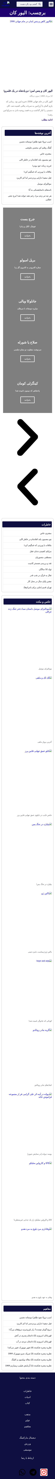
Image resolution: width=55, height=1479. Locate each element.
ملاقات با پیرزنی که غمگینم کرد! (37, 172)
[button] (51, 4)
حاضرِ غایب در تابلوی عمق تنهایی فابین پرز (34, 815)
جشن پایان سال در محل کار (39, 581)
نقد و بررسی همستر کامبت (39, 563)
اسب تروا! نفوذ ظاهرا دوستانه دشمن (35, 142)
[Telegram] (33, 1472)
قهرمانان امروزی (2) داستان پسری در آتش (33, 1335)
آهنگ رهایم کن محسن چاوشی (38, 148)
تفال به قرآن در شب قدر (40, 575)
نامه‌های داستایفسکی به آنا (40, 190)
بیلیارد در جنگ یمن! (44, 884)
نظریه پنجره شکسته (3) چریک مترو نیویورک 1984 (29, 1353)
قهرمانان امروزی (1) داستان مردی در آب (33, 1341)
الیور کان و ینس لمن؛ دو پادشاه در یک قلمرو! (28, 90)
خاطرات (27, 1391)
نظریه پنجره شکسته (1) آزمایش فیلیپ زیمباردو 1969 (28, 1365)
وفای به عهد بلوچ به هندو (42, 1297)
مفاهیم (27, 1426)
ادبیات (28, 1397)
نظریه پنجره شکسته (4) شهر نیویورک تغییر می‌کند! (29, 1347)
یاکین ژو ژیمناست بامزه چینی (40, 952)
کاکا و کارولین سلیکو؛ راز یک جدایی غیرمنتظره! (33, 1220)
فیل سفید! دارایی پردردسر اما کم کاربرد (34, 178)
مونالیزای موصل (44, 184)
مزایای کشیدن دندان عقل (40, 551)
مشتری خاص (45, 154)
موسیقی (27, 1449)
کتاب (27, 1403)
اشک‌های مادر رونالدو (43, 1085)
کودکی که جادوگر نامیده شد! (40, 1021)
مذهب (27, 1414)
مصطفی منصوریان (43, 557)
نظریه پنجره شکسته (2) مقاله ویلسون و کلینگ (31, 1359)
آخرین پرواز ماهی (45, 742)
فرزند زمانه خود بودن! (41, 166)
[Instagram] (44, 1472)
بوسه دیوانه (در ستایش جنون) (39, 1154)
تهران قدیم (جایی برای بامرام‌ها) (37, 587)
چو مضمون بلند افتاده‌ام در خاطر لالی (35, 160)
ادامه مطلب (47, 119)
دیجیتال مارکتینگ (27, 1437)
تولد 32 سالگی (45, 569)
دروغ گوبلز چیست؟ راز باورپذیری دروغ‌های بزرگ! (30, 1329)
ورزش (27, 1443)
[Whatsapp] (22, 1472)
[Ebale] (11, 1472)
